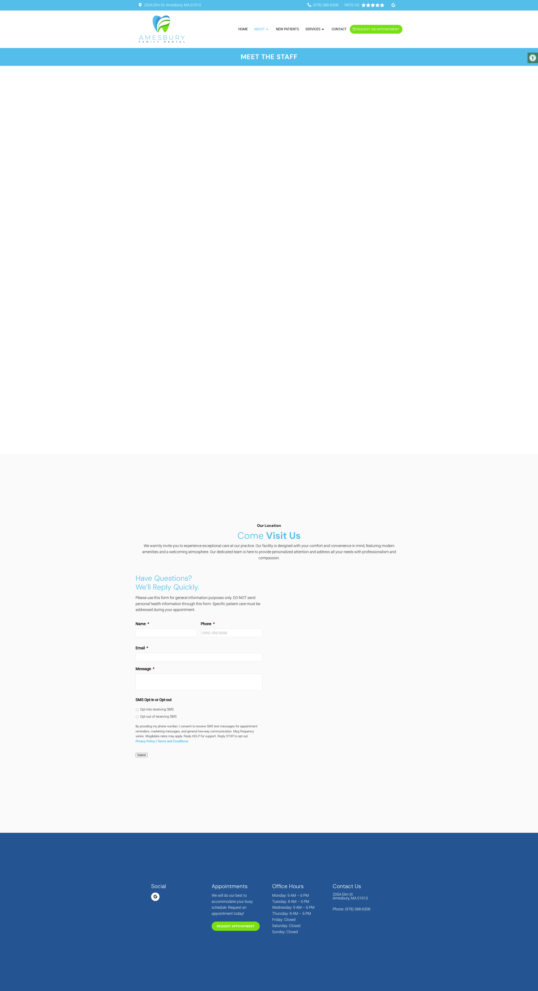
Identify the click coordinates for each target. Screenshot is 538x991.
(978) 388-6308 (325, 5)
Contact (339, 29)
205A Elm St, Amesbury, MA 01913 (172, 5)
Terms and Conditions (172, 741)
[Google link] (393, 5)
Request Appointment (235, 926)
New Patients (287, 29)
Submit (141, 755)
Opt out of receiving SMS (158, 717)
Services (312, 29)
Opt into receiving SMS (157, 709)
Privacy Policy (145, 741)
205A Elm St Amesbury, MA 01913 (350, 896)
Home (243, 29)
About (259, 29)
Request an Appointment (377, 29)
